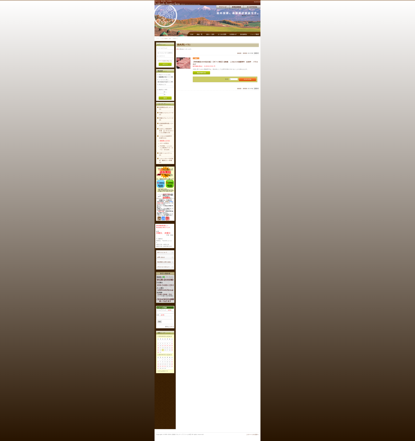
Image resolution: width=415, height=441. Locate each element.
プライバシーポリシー (163, 267)
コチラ (171, 326)
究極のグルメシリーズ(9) (166, 119)
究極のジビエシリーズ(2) (166, 113)
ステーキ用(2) (164, 143)
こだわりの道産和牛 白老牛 (166, 38)
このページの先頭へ (252, 434)
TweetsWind (170, 427)
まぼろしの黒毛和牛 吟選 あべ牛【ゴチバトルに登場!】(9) (166, 130)
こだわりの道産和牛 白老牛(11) (166, 137)
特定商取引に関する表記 (164, 262)
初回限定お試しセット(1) (166, 108)
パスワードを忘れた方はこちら (164, 60)
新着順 (245, 53)
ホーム (158, 38)
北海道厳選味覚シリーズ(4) (166, 124)
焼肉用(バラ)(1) (165, 140)
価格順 (239, 53)
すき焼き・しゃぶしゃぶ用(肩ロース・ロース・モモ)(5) (166, 147)
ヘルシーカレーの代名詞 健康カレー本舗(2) (166, 160)
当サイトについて (162, 252)
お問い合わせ (161, 257)
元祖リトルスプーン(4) (165, 154)
